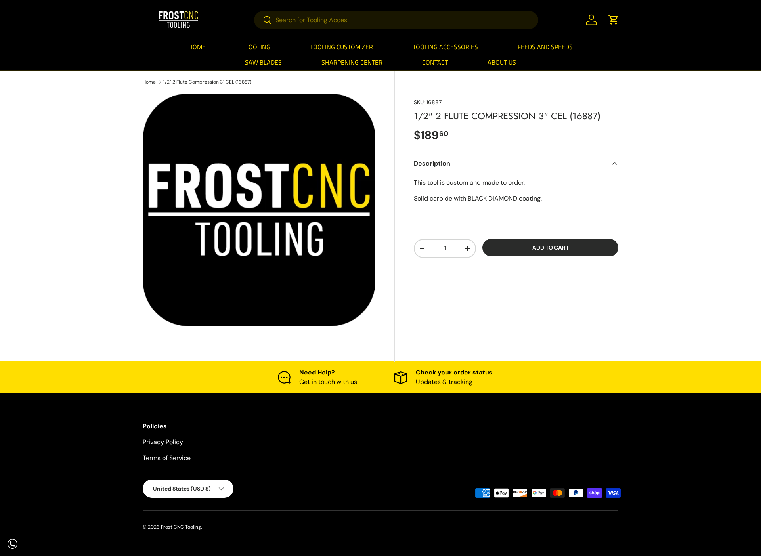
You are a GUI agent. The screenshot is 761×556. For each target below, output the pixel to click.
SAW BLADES (263, 62)
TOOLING (257, 47)
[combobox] (396, 20)
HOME (197, 47)
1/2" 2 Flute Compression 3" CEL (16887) (207, 82)
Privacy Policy (163, 442)
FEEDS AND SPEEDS (545, 47)
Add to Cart (550, 247)
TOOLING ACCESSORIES (445, 47)
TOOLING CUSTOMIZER (341, 47)
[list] (259, 210)
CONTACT (435, 62)
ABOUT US (502, 62)
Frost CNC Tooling (181, 527)
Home (149, 82)
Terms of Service (167, 458)
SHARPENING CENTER (351, 62)
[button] (613, 20)
